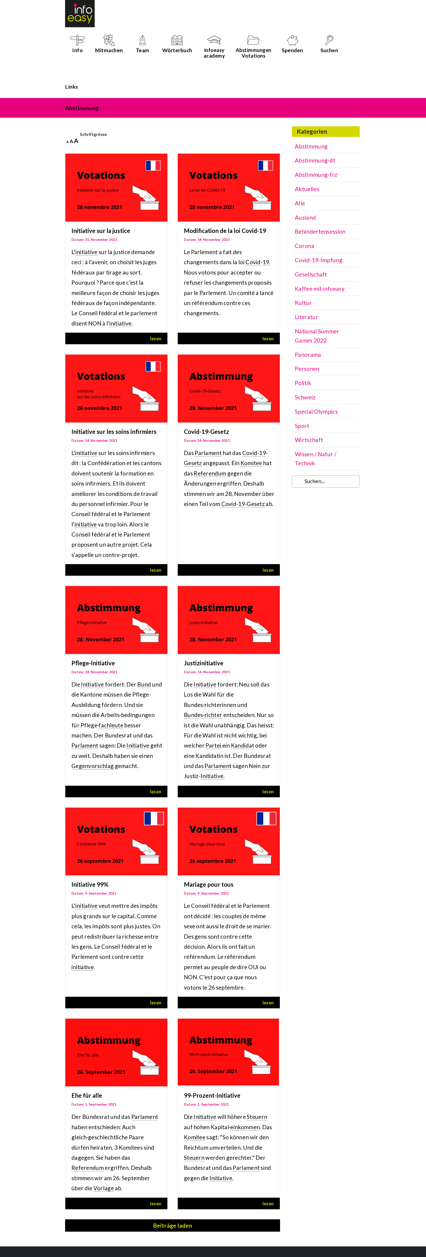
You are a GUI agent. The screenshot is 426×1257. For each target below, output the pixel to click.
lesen (155, 338)
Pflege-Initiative (93, 663)
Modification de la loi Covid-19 (225, 230)
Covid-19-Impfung (318, 260)
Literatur (306, 316)
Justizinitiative (203, 663)
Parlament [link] (208, 452)
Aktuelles (307, 188)
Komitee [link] (251, 462)
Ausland (305, 217)
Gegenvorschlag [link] (92, 765)
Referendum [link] (210, 473)
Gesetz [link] (193, 462)
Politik (303, 382)
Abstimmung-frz (316, 174)
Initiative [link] (92, 684)
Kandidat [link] (242, 745)
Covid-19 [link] (257, 262)
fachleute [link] (111, 725)
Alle (300, 203)
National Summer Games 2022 (317, 336)
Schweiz (305, 397)
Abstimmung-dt (315, 160)
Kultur (303, 302)
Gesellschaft (311, 274)
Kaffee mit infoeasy (320, 288)
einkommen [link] (245, 1127)
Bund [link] (144, 684)
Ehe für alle (86, 1095)
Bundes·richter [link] (203, 714)
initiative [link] (86, 251)
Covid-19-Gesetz (206, 431)
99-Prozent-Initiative (212, 1095)
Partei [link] (213, 745)
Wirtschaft (309, 439)
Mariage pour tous (208, 884)
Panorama (308, 354)
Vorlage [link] (103, 1188)
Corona (304, 245)
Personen (307, 368)
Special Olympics (316, 411)
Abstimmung (311, 146)
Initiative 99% (89, 884)
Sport (302, 425)
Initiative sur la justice (100, 230)
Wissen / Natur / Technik (316, 459)
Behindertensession (320, 231)
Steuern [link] (257, 1116)
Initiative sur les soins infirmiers (114, 431)
